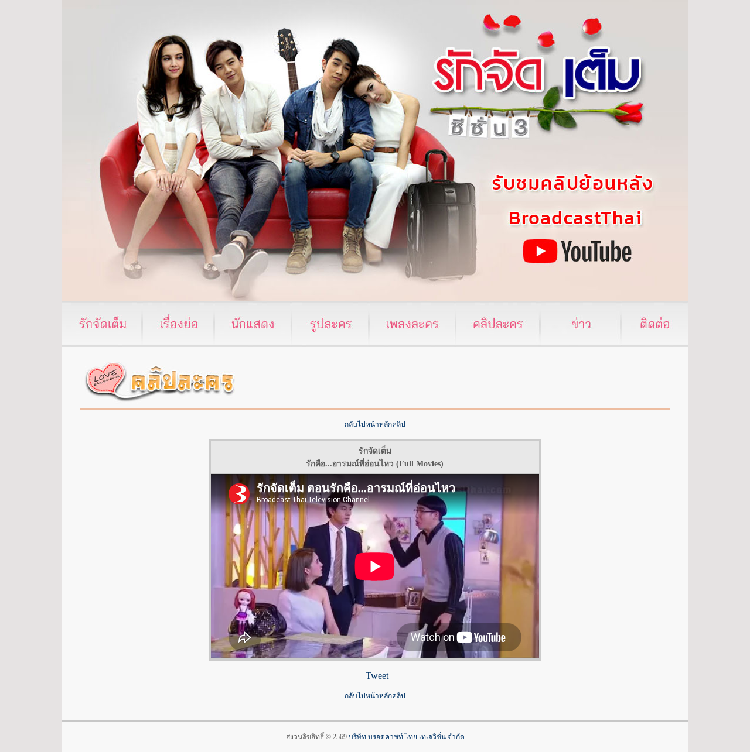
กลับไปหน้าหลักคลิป (375, 424)
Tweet (377, 676)
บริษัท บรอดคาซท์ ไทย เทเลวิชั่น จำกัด (407, 737)
